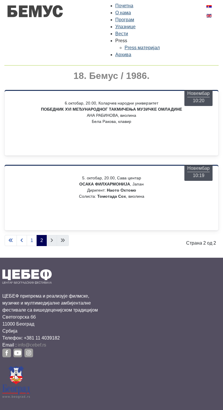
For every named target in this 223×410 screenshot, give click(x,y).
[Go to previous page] (22, 240)
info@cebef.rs (32, 344)
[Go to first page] (11, 240)
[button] (121, 40)
